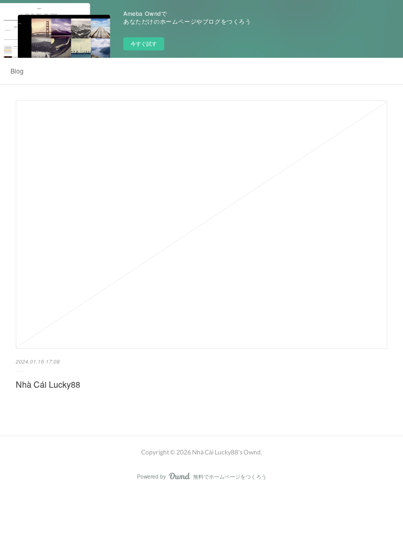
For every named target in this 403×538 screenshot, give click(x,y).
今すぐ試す (144, 43)
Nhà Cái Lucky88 (48, 384)
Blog (17, 70)
